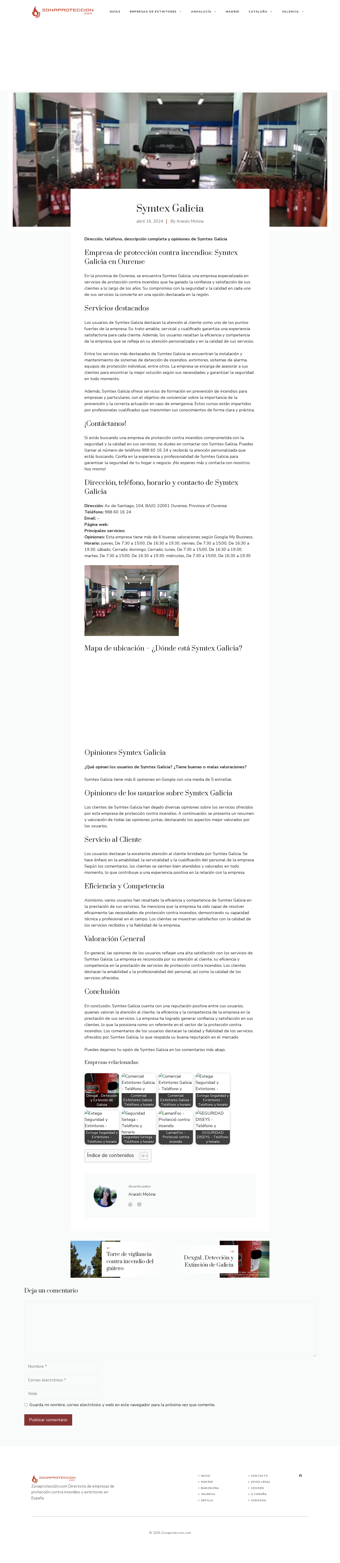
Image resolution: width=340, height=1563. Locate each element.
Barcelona (210, 1488)
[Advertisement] (170, 57)
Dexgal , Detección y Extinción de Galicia (209, 1261)
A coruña (259, 1494)
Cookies (257, 1488)
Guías (115, 11)
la (211, 1500)
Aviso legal (260, 1482)
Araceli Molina (190, 221)
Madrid (232, 11)
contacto (259, 1476)
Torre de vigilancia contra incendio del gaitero (129, 1261)
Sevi (204, 1500)
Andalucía (201, 11)
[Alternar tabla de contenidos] (141, 1156)
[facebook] (300, 1475)
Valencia (290, 11)
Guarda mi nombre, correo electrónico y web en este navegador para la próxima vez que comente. (122, 1405)
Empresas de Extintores (153, 11)
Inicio (205, 1476)
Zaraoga (258, 1500)
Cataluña (258, 11)
